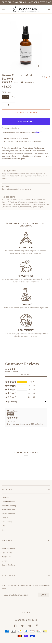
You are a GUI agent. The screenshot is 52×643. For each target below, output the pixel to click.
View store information (32, 141)
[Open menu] (6, 9)
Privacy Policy (7, 522)
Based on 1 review (11, 371)
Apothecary (6, 557)
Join (43, 595)
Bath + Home (7, 553)
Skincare (5, 561)
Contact (5, 518)
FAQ (3, 526)
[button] (7, 82)
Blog (3, 530)
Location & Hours (8, 502)
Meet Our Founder (8, 510)
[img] (26, 418)
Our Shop (5, 497)
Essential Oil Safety (9, 506)
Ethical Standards (8, 514)
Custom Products (8, 565)
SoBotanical (25, 620)
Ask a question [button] (26, 375)
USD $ (25, 612)
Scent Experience (8, 549)
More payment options (10, 128)
